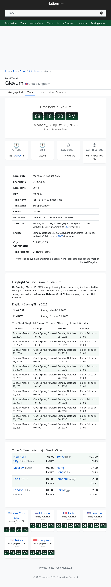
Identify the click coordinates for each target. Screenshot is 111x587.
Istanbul (62, 479)
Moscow (19, 468)
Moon (50, 23)
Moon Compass (66, 23)
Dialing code (98, 23)
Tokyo (61, 456)
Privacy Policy (46, 567)
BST (67, 227)
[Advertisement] (55, 48)
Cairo (60, 490)
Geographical (15, 92)
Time (23, 23)
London (18, 490)
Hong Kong (44, 540)
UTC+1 (18, 155)
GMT (60, 236)
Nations (83, 23)
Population (11, 23)
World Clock (36, 23)
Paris (16, 479)
